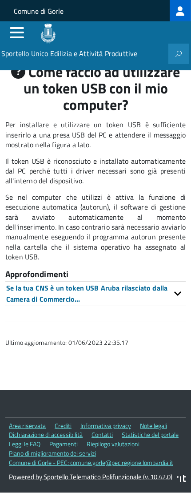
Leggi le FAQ (24, 444)
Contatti (102, 434)
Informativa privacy (105, 425)
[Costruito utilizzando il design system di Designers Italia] (181, 479)
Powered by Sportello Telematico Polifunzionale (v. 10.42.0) (90, 477)
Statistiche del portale (150, 434)
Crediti (63, 425)
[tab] (95, 293)
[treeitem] (180, 10)
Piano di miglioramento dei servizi (52, 453)
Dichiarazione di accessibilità (46, 434)
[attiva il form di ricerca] (178, 54)
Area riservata (27, 425)
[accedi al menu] (17, 32)
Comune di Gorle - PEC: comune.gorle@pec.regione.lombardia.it (91, 462)
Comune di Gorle (39, 11)
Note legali (153, 425)
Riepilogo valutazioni (113, 444)
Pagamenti (63, 444)
